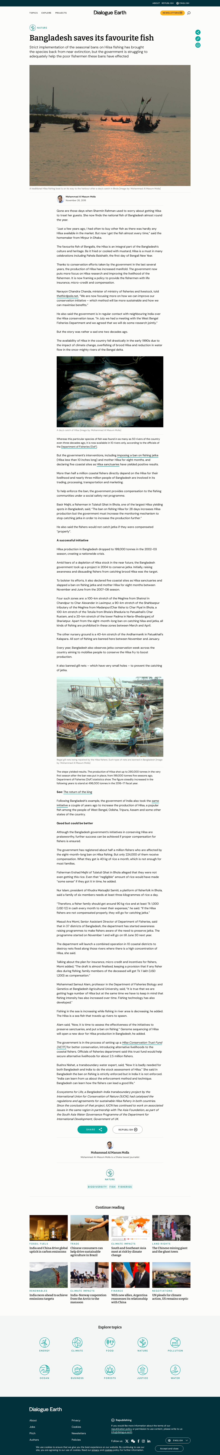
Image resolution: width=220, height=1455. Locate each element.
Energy (44, 1350)
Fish (113, 1186)
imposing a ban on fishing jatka (137, 455)
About (156, 3)
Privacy (76, 1420)
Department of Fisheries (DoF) (79, 446)
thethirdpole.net (67, 296)
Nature (143, 1350)
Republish (168, 3)
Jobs (32, 1427)
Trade (74, 1243)
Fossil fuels (38, 1243)
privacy (95, 1450)
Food (110, 1350)
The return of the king (77, 792)
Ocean (44, 1378)
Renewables (38, 1290)
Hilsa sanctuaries (108, 464)
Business (77, 1378)
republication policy (121, 1428)
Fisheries (125, 1186)
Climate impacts (123, 1243)
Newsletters (171, 13)
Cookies (76, 1427)
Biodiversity (97, 1186)
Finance (117, 1290)
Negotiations (162, 1290)
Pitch (32, 1433)
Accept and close (169, 1448)
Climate (77, 1350)
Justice (142, 1378)
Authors (34, 1439)
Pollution (175, 1350)
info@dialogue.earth (121, 1432)
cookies (109, 1450)
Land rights (161, 1243)
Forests (110, 1378)
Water (175, 1378)
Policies (76, 1439)
